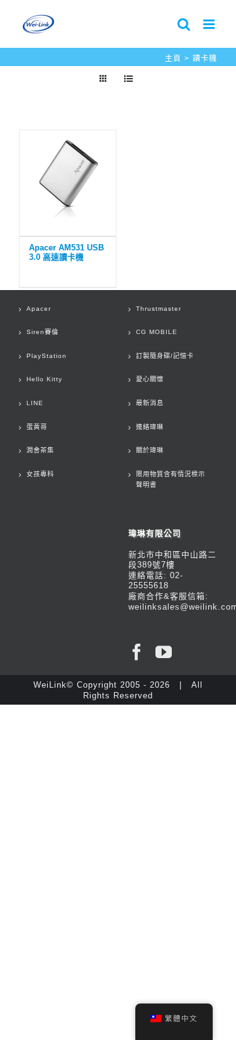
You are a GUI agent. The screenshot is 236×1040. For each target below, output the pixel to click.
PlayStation (46, 355)
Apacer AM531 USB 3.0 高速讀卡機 (66, 252)
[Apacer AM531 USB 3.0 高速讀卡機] (68, 180)
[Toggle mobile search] (184, 24)
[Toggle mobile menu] (210, 24)
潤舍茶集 (40, 450)
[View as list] (128, 79)
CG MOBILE (156, 331)
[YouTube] (163, 652)
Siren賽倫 (42, 331)
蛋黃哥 (36, 426)
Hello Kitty (44, 379)
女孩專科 (40, 474)
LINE (34, 403)
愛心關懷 (150, 379)
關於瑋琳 (150, 450)
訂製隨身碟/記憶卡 (165, 355)
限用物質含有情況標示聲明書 (170, 479)
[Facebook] (136, 652)
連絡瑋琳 (150, 426)
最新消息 (150, 403)
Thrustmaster (158, 308)
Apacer (38, 308)
